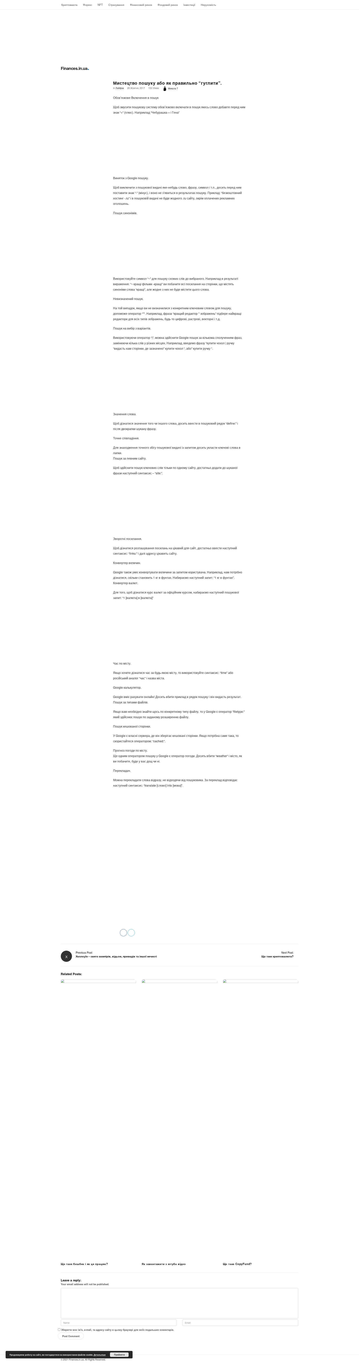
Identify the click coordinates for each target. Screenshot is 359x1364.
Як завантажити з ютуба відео (164, 1264)
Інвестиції (189, 5)
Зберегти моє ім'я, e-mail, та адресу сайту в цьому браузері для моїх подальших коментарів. (117, 1329)
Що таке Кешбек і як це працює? (84, 1264)
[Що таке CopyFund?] (260, 1119)
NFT (100, 5)
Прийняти (119, 1354)
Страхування (116, 5)
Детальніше (100, 1354)
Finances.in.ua (74, 68)
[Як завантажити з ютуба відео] (179, 1119)
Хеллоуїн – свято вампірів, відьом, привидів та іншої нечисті (116, 956)
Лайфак (120, 88)
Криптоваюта (69, 5)
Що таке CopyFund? (237, 1264)
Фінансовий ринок (141, 5)
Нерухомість (208, 5)
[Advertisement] (112, 36)
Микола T (173, 88)
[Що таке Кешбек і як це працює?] (98, 1119)
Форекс (87, 5)
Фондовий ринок (168, 5)
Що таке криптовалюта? (277, 956)
